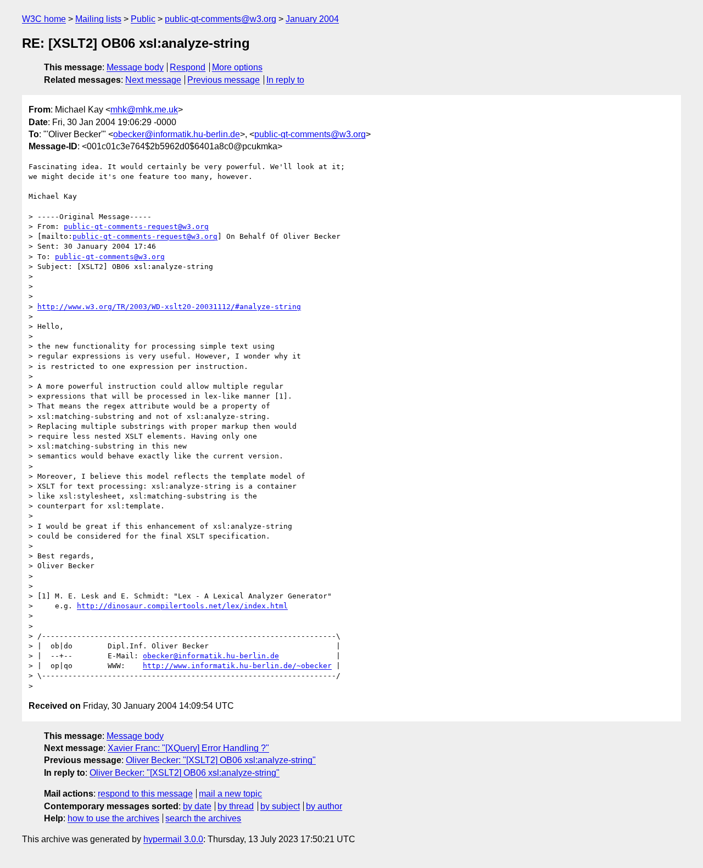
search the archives (203, 818)
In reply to (285, 80)
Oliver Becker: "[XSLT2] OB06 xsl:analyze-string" (221, 760)
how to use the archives (113, 818)
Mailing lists (98, 19)
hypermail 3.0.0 (173, 839)
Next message (153, 80)
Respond (187, 67)
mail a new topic (230, 793)
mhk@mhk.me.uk (144, 109)
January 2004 (312, 19)
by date (197, 806)
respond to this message (145, 793)
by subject (280, 806)
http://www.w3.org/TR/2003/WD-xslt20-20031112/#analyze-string (169, 307)
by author (324, 806)
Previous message (223, 80)
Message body (135, 67)
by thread (235, 806)
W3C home (44, 19)
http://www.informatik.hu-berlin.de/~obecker (237, 666)
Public (143, 19)
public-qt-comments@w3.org (220, 19)
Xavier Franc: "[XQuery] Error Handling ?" (188, 748)
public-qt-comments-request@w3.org (136, 226)
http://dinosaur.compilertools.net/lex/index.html (182, 606)
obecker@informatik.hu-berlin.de (176, 134)
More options (237, 67)
